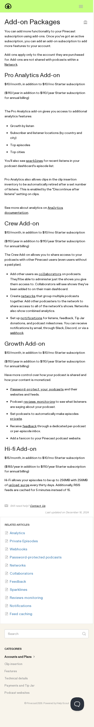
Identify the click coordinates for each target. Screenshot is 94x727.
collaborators (50, 274)
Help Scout (63, 703)
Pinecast (32, 703)
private (16, 418)
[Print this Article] (85, 22)
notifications (31, 318)
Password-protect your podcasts (37, 389)
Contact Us (37, 506)
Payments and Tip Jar (20, 686)
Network (11, 64)
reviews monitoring (39, 401)
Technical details (16, 678)
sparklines (34, 160)
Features (11, 671)
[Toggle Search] (84, 633)
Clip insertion (13, 664)
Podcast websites (17, 693)
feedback (29, 426)
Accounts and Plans (18, 657)
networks (28, 296)
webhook (17, 333)
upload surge (19, 485)
